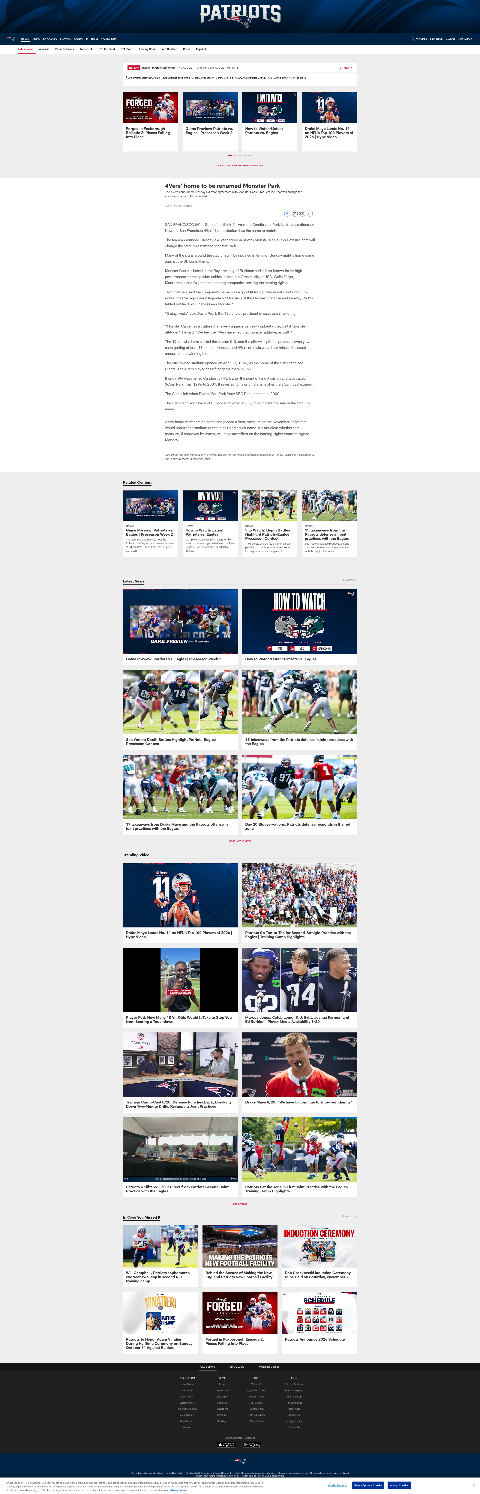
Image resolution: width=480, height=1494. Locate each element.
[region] (240, 1485)
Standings (222, 1421)
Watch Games (257, 1421)
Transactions (221, 1408)
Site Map (186, 1427)
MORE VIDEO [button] (240, 1203)
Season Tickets (256, 1396)
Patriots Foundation (187, 1408)
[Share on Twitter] (295, 215)
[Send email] (302, 215)
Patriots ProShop (294, 1384)
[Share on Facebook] (287, 215)
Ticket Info (256, 1384)
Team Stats (221, 1402)
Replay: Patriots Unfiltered (158, 67)
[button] (229, 155)
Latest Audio (186, 1396)
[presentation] (355, 156)
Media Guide (294, 1415)
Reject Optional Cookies (368, 1485)
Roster (222, 1384)
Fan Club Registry (294, 1390)
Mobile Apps (294, 1408)
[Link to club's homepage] (10, 38)
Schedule (221, 1415)
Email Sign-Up (294, 1396)
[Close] (474, 1485)
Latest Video (187, 1390)
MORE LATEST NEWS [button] (240, 841)
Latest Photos (187, 1402)
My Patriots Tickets (256, 1390)
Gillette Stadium (256, 1415)
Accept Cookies (399, 1485)
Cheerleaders (186, 1421)
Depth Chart (222, 1390)
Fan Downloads (294, 1402)
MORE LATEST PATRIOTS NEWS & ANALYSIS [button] (240, 165)
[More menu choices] (121, 38)
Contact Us (294, 1427)
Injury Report (221, 1396)
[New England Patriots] (240, 1462)
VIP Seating (256, 1402)
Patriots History (186, 1415)
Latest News (187, 1384)
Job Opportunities (294, 1421)
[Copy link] (310, 214)
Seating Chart (257, 1408)
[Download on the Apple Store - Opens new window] (226, 1445)
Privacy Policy (178, 1490)
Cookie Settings (337, 1485)
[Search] (413, 38)
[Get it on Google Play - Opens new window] (252, 1446)
